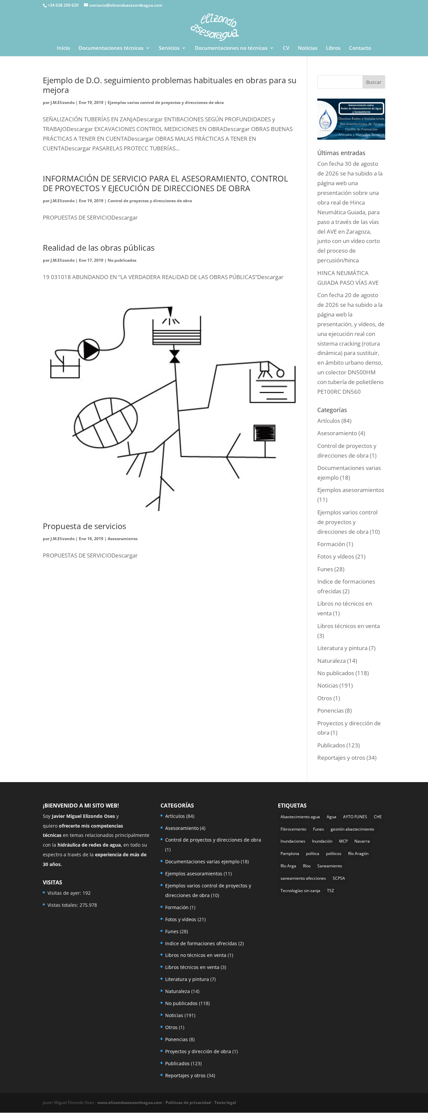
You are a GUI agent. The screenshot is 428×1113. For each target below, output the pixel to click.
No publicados (122, 260)
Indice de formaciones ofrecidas (201, 943)
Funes (325, 569)
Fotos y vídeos (335, 556)
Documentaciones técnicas (111, 48)
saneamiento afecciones (303, 878)
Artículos (328, 420)
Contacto (360, 48)
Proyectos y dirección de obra (198, 1051)
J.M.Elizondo (62, 102)
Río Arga (288, 866)
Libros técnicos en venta (348, 626)
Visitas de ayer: (65, 893)
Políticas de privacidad (188, 1102)
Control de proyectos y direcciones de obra (150, 201)
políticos (333, 853)
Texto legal (225, 1102)
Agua (331, 817)
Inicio (63, 48)
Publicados (331, 745)
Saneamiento (329, 866)
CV (286, 48)
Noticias (307, 48)
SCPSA (339, 878)
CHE (378, 817)
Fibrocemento (293, 829)
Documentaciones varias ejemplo (202, 861)
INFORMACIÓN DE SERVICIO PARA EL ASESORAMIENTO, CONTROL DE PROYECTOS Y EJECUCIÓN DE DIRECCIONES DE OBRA (165, 183)
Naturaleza (331, 660)
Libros (333, 48)
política (312, 853)
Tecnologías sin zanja (300, 890)
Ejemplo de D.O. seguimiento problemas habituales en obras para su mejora (170, 85)
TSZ (330, 890)
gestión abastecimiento (352, 829)
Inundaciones (293, 841)
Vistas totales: (63, 905)
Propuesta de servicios (84, 525)
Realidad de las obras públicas (98, 247)
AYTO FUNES (355, 817)
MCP (343, 841)
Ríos (307, 866)
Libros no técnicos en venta (195, 955)
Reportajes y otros (341, 757)
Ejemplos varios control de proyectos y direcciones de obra (166, 102)
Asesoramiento (122, 538)
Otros (324, 698)
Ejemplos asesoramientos (350, 490)
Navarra (362, 841)
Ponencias (330, 710)
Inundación (322, 841)
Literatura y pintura (342, 648)
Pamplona (290, 853)
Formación (331, 544)
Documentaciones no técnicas (231, 48)
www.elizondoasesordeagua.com (129, 1102)
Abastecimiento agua (300, 817)
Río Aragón (358, 853)
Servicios (169, 48)
